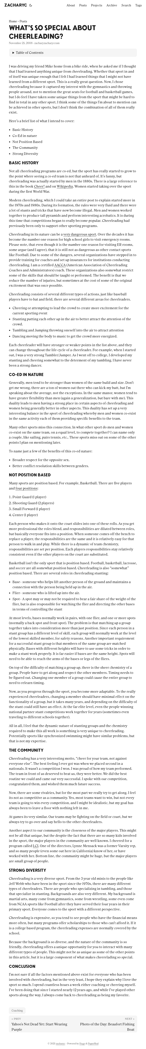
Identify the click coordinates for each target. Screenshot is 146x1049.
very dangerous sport (79, 234)
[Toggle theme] (30, 5)
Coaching (17, 1010)
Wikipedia (65, 186)
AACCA (60, 265)
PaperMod (93, 1043)
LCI (35, 846)
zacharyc (15, 5)
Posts (23, 21)
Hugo (82, 1043)
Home (13, 21)
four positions (26, 488)
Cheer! (39, 186)
